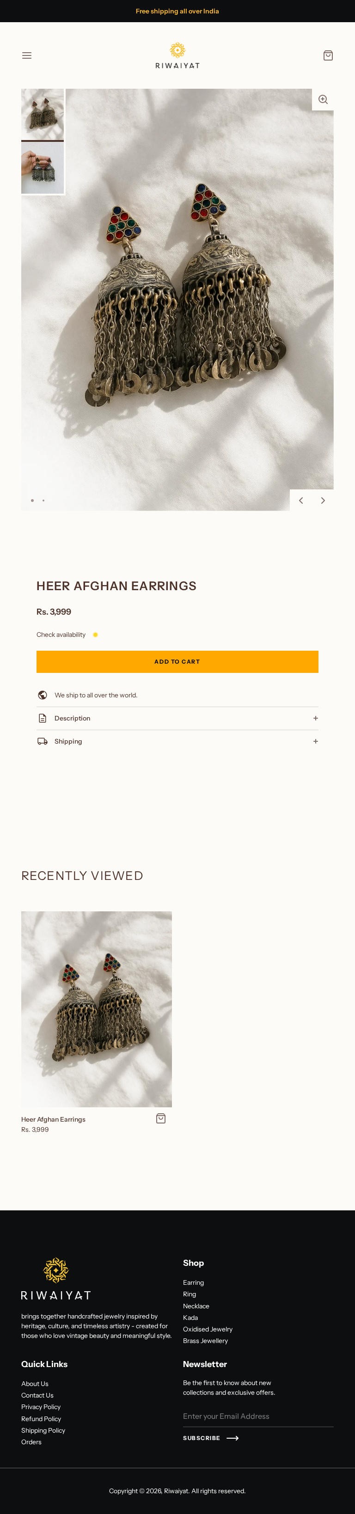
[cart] (328, 55)
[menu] (27, 55)
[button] (323, 99)
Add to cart (177, 661)
